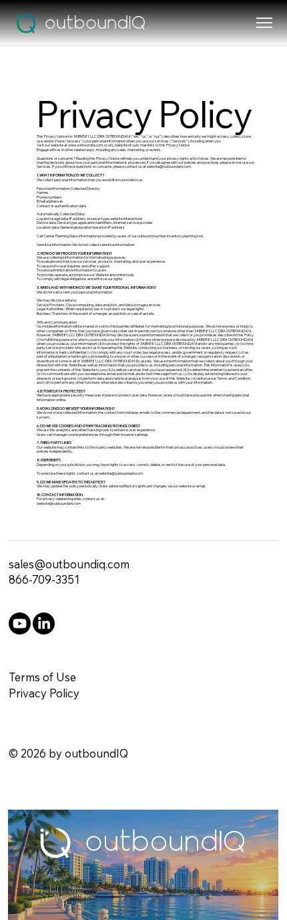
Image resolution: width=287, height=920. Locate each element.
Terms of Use (42, 677)
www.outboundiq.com (85, 145)
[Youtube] (20, 623)
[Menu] (264, 22)
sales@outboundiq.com (69, 564)
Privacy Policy (44, 693)
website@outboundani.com (169, 166)
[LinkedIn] (44, 623)
